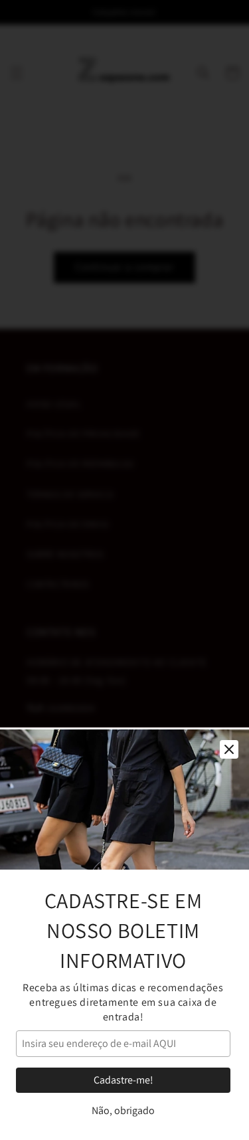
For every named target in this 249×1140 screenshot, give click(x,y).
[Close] (229, 749)
